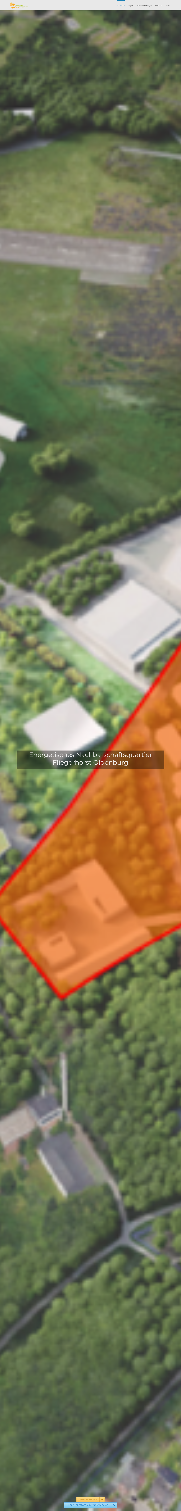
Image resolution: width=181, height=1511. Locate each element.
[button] (173, 5)
